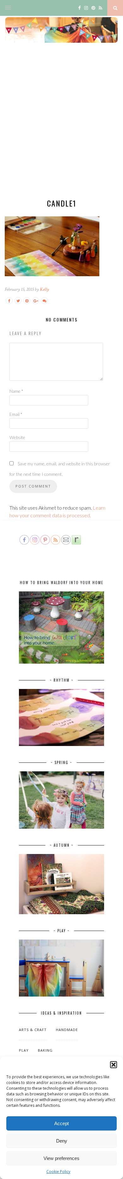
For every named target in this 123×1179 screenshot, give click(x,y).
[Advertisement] (61, 126)
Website (17, 437)
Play (24, 1050)
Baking (45, 1050)
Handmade (67, 1029)
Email (15, 414)
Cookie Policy (58, 1171)
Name (16, 391)
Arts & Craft (33, 1029)
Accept (61, 1123)
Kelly (44, 289)
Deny (61, 1141)
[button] (113, 1064)
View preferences (61, 1158)
